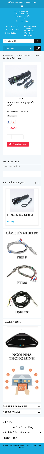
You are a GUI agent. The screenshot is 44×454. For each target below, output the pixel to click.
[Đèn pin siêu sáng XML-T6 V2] (22, 200)
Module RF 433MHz (13, 322)
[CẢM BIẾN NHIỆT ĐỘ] (22, 273)
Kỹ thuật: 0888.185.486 (29, 34)
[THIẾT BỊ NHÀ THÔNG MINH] (22, 364)
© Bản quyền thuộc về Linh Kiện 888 (16, 445)
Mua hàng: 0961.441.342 (29, 30)
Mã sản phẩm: (12, 111)
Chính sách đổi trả (11, 166)
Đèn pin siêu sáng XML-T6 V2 (20, 215)
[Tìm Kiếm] (37, 41)
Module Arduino (12, 412)
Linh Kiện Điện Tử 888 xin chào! (23, 2)
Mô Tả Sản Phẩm (11, 162)
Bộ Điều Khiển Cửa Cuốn (15, 406)
